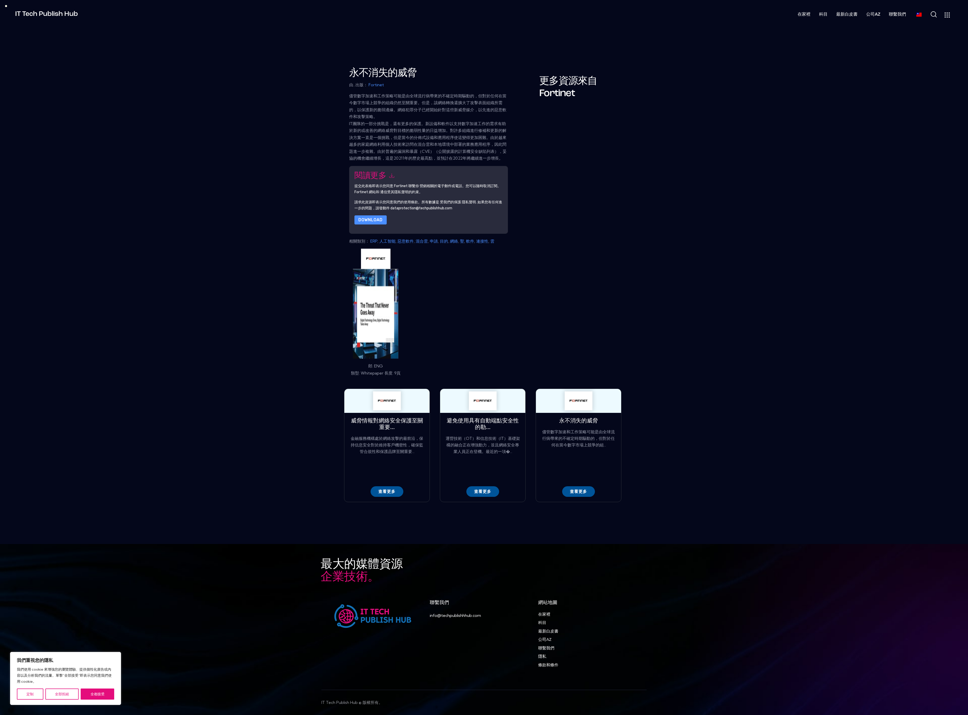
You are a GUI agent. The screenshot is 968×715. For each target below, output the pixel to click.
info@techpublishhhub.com (455, 615)
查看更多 (387, 491)
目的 (444, 241)
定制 (30, 694)
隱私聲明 (469, 202)
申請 (434, 241)
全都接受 (97, 694)
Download (370, 219)
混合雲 (422, 241)
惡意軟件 (406, 241)
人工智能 (387, 241)
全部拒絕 (62, 694)
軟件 (470, 241)
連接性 (482, 241)
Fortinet (376, 84)
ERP (373, 241)
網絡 (454, 241)
